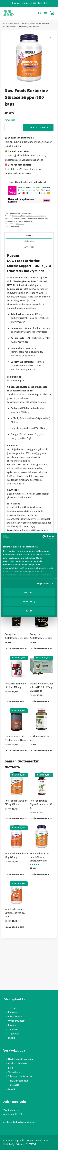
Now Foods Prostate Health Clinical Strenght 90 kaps (40, 857)
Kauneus (12, 1012)
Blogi (10, 1067)
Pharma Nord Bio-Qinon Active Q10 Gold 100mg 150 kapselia (41, 687)
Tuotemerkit (14, 1029)
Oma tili (12, 1089)
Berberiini (40, 23)
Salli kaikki (29, 592)
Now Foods (20, 224)
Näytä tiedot (43, 583)
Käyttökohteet (15, 1016)
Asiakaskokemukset (18, 1063)
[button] (49, 37)
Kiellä (29, 611)
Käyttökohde (33, 216)
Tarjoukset (13, 1033)
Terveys (14, 23)
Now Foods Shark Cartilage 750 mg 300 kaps (15, 913)
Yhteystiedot (14, 1072)
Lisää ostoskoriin (38, 127)
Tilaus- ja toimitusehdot (20, 1076)
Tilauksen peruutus (18, 1080)
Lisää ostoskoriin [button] (14, 648)
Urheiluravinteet (16, 1020)
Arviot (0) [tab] (29, 247)
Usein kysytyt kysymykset (21, 1059)
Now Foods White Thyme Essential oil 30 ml (41, 804)
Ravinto (12, 1025)
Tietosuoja (13, 1084)
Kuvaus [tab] (29, 235)
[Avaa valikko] (45, 13)
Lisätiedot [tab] (29, 241)
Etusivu (6, 23)
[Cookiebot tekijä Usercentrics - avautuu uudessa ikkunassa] (42, 537)
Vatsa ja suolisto (20, 218)
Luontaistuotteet (27, 23)
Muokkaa (27, 601)
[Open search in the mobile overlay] (39, 13)
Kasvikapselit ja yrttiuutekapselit (18, 221)
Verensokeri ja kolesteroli (38, 218)
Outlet (11, 1037)
